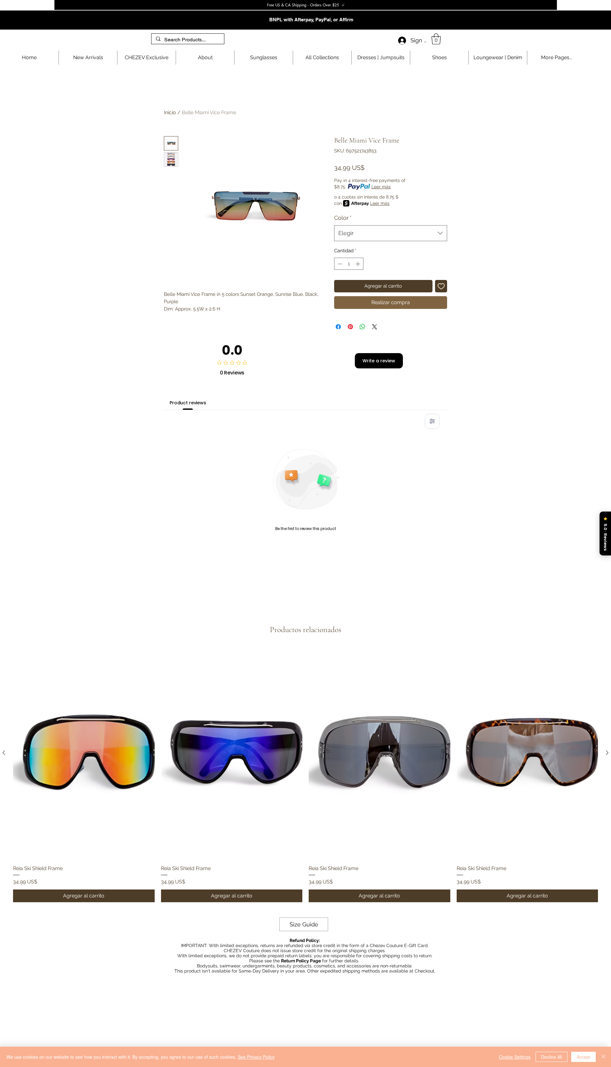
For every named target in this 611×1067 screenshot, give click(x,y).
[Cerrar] (603, 1057)
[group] (305, 775)
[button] (436, 39)
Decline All (551, 1057)
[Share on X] (374, 327)
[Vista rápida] (84, 753)
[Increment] (358, 264)
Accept (583, 1057)
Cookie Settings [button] (514, 1057)
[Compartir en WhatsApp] (362, 327)
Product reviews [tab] (188, 403)
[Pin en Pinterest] (350, 327)
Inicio (170, 112)
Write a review (378, 361)
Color (343, 217)
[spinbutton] (349, 264)
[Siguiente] (607, 753)
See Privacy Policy (256, 1057)
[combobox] (390, 233)
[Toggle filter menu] (432, 421)
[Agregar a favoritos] (441, 286)
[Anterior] (4, 753)
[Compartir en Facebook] (338, 327)
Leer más (381, 186)
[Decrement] (339, 264)
